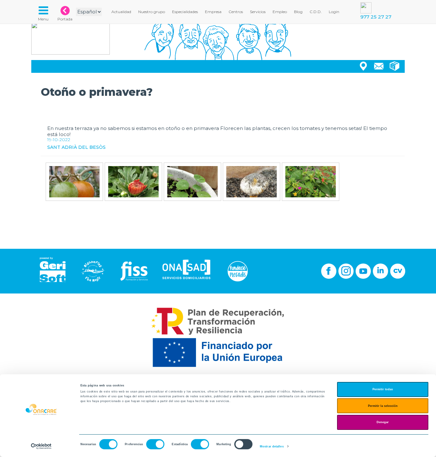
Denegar (383, 422)
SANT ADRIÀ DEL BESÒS (76, 147)
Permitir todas (382, 389)
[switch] (155, 444)
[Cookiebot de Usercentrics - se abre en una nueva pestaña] (41, 446)
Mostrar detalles (272, 446)
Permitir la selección (383, 405)
